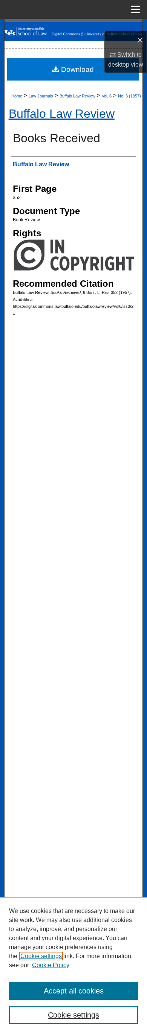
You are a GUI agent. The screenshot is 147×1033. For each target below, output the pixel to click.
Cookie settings (41, 956)
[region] (73, 965)
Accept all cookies (74, 991)
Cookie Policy (50, 965)
